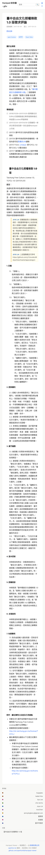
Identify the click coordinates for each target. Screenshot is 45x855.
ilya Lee (40, 799)
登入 (42, 4)
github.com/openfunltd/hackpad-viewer (22, 850)
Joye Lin (40, 806)
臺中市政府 (39, 823)
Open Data (29, 37)
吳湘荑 (40, 820)
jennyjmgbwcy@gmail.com (33, 813)
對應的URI (22, 141)
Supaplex (39, 793)
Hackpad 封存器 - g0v (9, 4)
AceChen (39, 809)
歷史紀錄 (9, 31)
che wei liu (39, 803)
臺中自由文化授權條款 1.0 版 (13, 832)
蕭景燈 (40, 816)
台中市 (21, 37)
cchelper (23, 145)
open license (12, 37)
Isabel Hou (39, 796)
